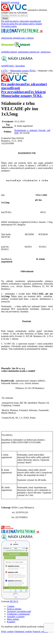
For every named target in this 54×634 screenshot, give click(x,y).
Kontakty (11, 622)
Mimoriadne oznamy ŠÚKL (23, 70)
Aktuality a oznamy (16, 616)
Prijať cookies (7, 631)
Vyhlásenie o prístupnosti (18, 614)
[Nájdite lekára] (17, 539)
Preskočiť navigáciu (10, 2)
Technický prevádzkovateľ (19, 611)
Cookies (10, 606)
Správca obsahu (14, 609)
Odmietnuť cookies (23, 631)
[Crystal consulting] (7, 528)
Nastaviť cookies (40, 631)
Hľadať (5, 18)
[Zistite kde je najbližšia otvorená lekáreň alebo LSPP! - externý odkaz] (15, 599)
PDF (16, 133)
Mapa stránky (13, 619)
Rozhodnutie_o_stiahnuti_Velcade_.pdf (32, 130)
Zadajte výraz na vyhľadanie (14, 12)
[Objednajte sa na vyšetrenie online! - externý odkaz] (20, 532)
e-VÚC (4, 70)
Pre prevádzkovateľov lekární (23, 92)
